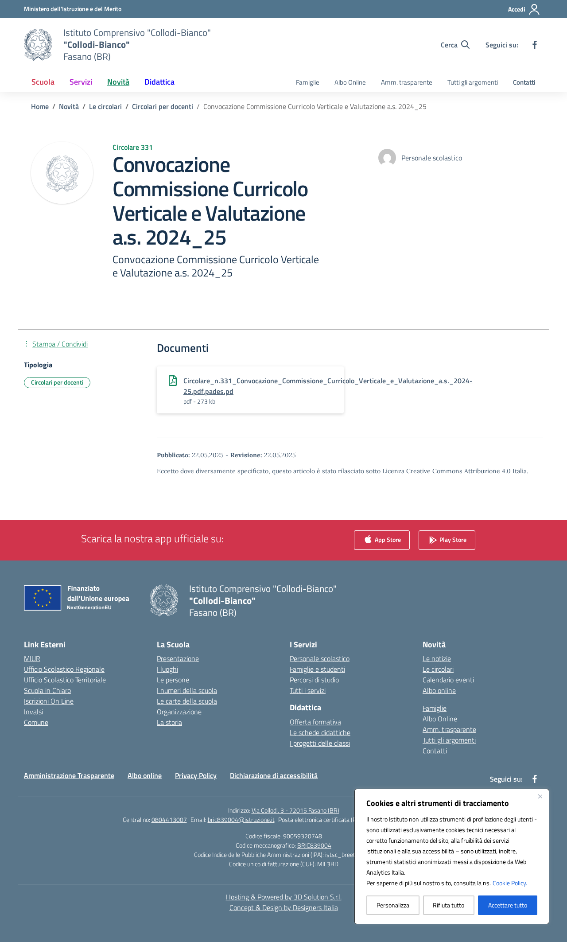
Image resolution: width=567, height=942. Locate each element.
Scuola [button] (42, 82)
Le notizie (437, 658)
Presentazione (178, 658)
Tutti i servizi (308, 690)
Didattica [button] (159, 82)
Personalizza (393, 905)
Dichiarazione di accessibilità (274, 775)
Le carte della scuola (187, 701)
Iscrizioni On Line (49, 701)
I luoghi (167, 669)
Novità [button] (118, 82)
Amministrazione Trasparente (69, 775)
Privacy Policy (196, 775)
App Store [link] (387, 539)
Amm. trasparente (406, 82)
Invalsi (33, 711)
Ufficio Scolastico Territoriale (65, 679)
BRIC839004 (314, 845)
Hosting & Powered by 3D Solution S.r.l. (284, 896)
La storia (169, 722)
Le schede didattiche (320, 732)
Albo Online (350, 82)
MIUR (32, 658)
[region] (451, 856)
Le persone (173, 679)
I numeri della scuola (187, 690)
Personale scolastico (320, 658)
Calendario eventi (448, 679)
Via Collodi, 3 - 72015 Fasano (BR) (295, 810)
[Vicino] (540, 796)
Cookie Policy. (510, 883)
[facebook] (534, 44)
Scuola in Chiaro (47, 690)
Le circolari (438, 669)
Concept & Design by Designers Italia (283, 907)
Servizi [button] (81, 82)
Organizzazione (179, 711)
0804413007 (169, 819)
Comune (36, 722)
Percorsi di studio (314, 679)
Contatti (524, 82)
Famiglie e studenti (317, 669)
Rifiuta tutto (448, 905)
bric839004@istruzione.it (241, 819)
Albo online (439, 690)
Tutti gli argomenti (472, 82)
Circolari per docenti (57, 382)
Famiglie (307, 82)
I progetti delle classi (320, 743)
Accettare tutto (507, 905)
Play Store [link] (452, 539)
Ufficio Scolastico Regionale (64, 669)
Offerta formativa (315, 721)
